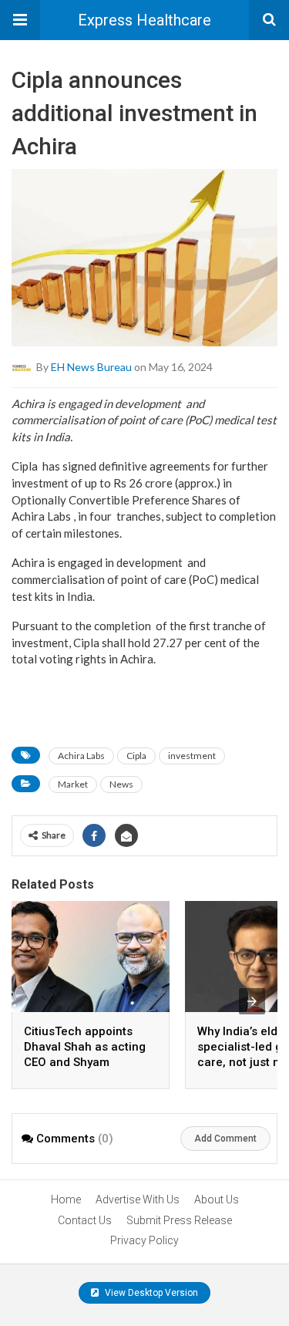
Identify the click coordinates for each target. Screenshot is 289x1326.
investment (192, 755)
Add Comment (225, 1138)
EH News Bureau (91, 366)
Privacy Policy (144, 1240)
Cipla (136, 755)
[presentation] (252, 1001)
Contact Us (85, 1220)
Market (73, 784)
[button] (20, 20)
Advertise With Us (138, 1199)
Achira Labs (81, 755)
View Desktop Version (150, 1292)
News (121, 784)
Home (66, 1199)
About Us (216, 1199)
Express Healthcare (144, 20)
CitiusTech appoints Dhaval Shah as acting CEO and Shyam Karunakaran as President (85, 1062)
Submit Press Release (179, 1220)
